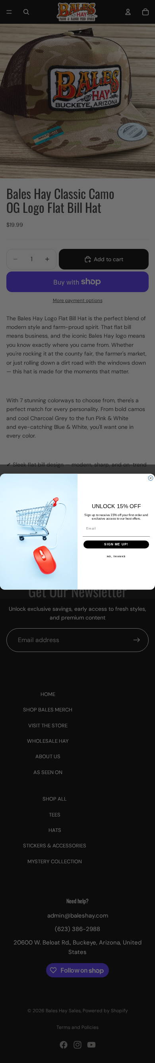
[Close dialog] (150, 478)
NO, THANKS (116, 556)
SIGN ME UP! (116, 544)
